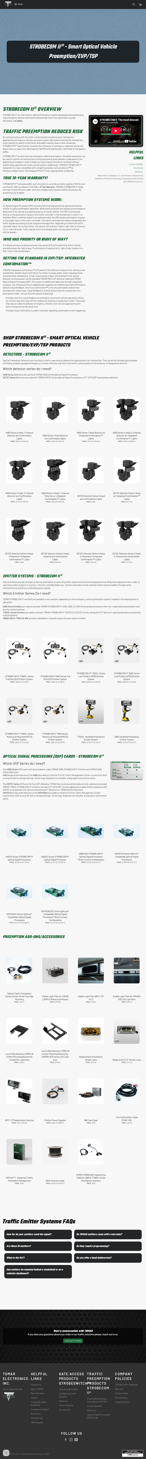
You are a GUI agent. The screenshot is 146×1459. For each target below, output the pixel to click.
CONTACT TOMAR (73, 1340)
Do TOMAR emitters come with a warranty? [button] (99, 1234)
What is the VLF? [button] (15, 1257)
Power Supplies (66, 1405)
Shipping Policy (122, 1402)
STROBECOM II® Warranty (126, 1384)
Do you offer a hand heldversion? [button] (93, 1257)
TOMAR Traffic (14, 1454)
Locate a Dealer (136, 164)
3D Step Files (37, 1418)
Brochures (138, 168)
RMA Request (37, 1422)
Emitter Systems (94, 1406)
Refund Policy (121, 1397)
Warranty (139, 171)
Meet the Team (37, 1393)
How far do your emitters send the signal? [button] (29, 1234)
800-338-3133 (16, 1389)
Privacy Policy (121, 1393)
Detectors (63, 1401)
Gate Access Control (68, 1389)
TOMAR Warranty (26, 1454)
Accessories (64, 1409)
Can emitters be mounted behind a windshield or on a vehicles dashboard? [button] (34, 1271)
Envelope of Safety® (40, 1409)
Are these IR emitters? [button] (18, 1246)
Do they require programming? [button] (92, 1246)
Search (34, 1397)
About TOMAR (37, 1389)
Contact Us (36, 1384)
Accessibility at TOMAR (41, 1454)
